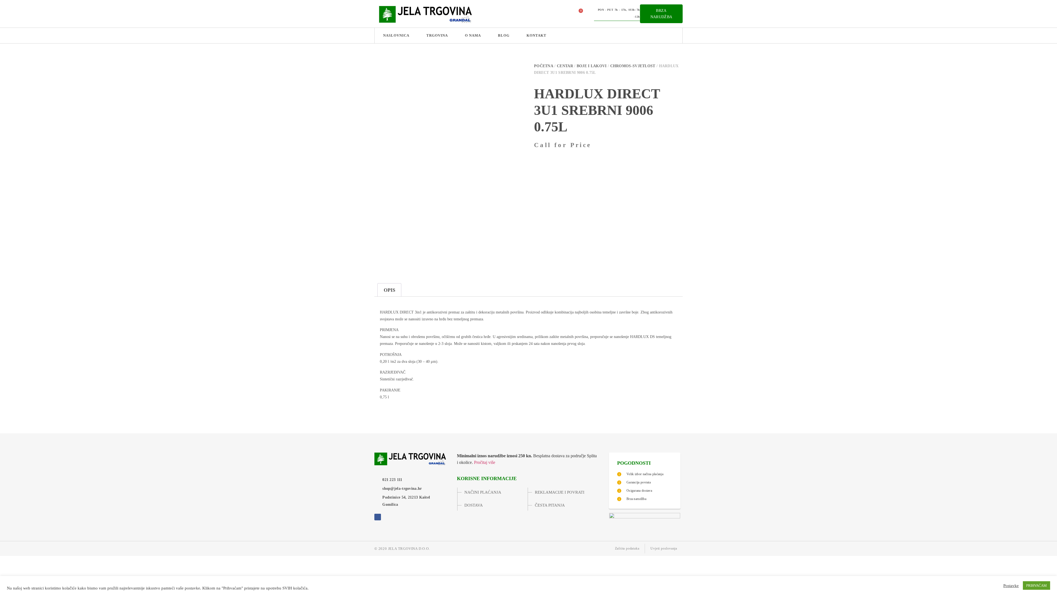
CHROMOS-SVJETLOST (632, 66)
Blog (504, 35)
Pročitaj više (484, 462)
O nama (473, 35)
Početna (543, 66)
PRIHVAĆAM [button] (1036, 585)
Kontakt (536, 35)
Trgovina (437, 35)
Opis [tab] (389, 290)
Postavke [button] (1011, 585)
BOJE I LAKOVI (592, 66)
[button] (564, 14)
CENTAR (565, 66)
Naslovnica (396, 35)
